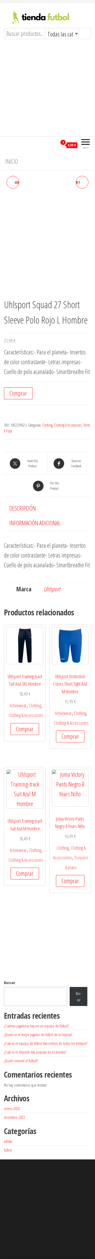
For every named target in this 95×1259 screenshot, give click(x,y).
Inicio (11, 161)
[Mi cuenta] (53, 145)
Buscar (9, 982)
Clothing (47, 425)
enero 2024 (12, 1108)
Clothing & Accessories (68, 425)
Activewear (18, 705)
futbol (8, 1150)
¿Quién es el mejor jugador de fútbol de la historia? (38, 1034)
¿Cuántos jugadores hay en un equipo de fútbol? (36, 1025)
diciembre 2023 (14, 1117)
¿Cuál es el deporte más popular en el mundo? (35, 1052)
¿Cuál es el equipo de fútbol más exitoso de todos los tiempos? (45, 1043)
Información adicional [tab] (34, 523)
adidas (8, 1141)
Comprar (18, 393)
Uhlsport (52, 589)
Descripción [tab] (22, 508)
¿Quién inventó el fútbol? (21, 1060)
